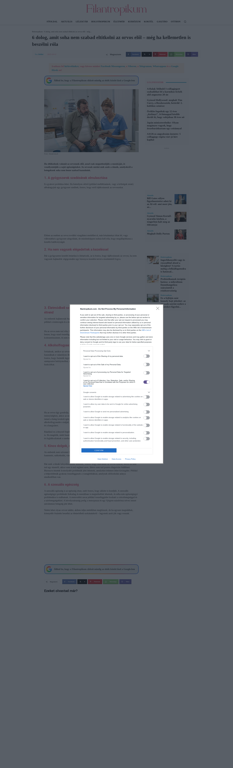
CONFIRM (99, 450)
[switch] (146, 356)
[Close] (158, 309)
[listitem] (116, 351)
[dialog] (116, 384)
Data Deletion (103, 459)
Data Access (116, 459)
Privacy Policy (130, 459)
